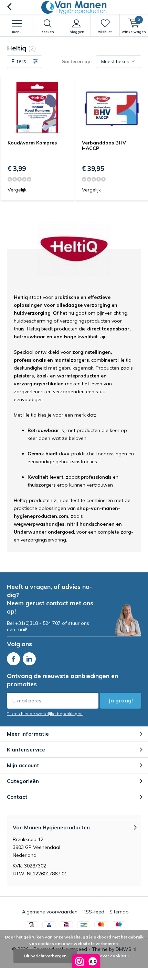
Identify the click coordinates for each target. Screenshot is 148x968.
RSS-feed (93, 912)
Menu (17, 32)
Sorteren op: (77, 61)
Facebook (13, 658)
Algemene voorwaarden (49, 912)
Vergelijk (17, 190)
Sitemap (119, 912)
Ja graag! (120, 700)
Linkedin (29, 658)
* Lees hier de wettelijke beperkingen (45, 713)
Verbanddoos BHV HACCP (104, 145)
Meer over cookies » (109, 955)
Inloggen (76, 32)
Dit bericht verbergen (45, 955)
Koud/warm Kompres (32, 143)
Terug (9, 7)
